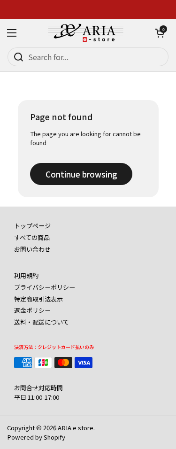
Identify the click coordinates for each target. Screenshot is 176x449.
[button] (159, 32)
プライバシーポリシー (44, 287)
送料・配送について (41, 321)
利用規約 (26, 275)
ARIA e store (75, 427)
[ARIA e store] (86, 32)
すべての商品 (32, 237)
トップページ (32, 225)
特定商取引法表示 (38, 298)
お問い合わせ (32, 249)
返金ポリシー (32, 310)
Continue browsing (81, 174)
